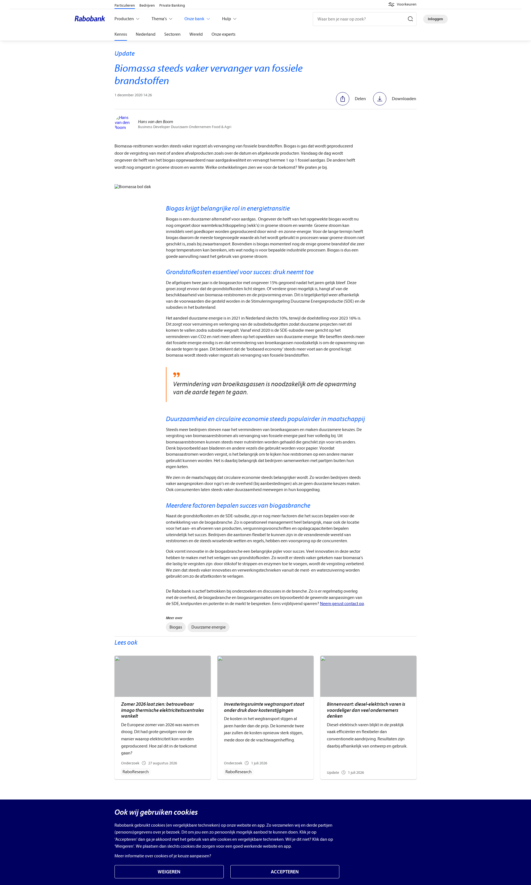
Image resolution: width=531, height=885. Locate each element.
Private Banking (172, 5)
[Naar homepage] (91, 19)
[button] (402, 4)
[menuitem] (176, 627)
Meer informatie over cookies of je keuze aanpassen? (162, 855)
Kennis (120, 34)
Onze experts (223, 34)
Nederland (145, 34)
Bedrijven (147, 5)
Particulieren (124, 5)
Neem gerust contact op (342, 603)
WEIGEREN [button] (169, 872)
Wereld (196, 34)
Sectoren (172, 34)
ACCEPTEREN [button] (285, 872)
